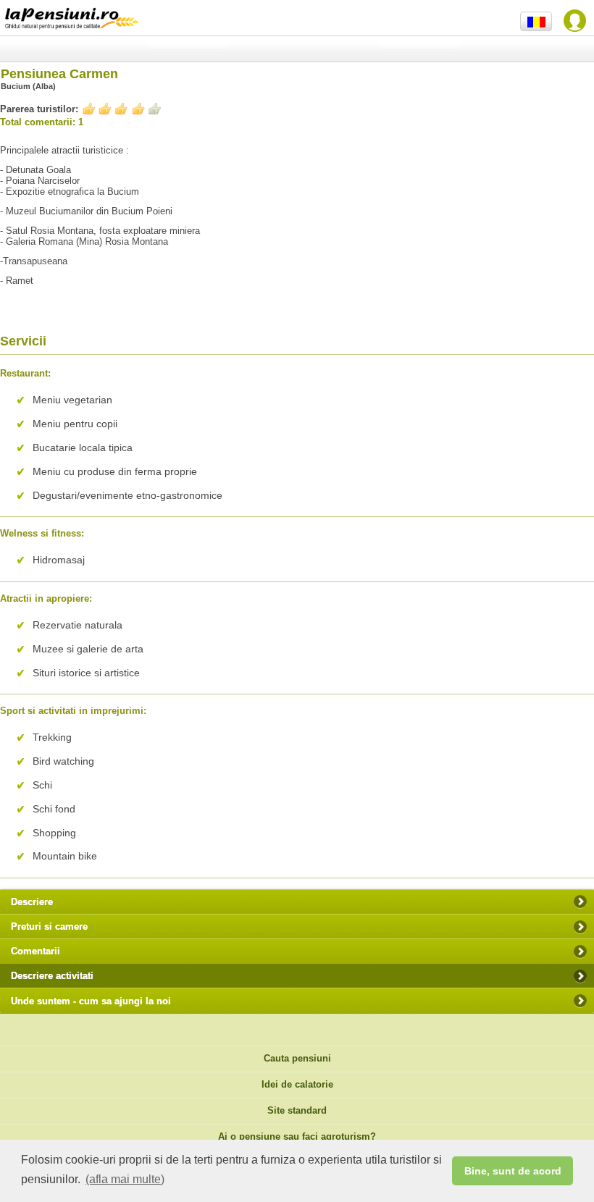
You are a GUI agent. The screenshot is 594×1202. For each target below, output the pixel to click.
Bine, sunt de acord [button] (512, 1171)
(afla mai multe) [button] (124, 1179)
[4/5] (122, 108)
